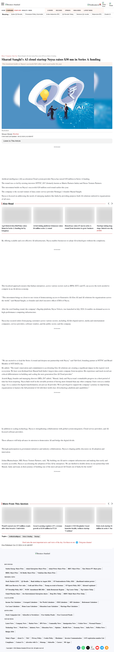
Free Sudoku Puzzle (48, 615)
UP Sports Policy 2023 (72, 585)
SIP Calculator (75, 602)
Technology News (11, 627)
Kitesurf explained (89, 585)
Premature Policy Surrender (34, 14)
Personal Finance (95, 623)
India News (77, 10)
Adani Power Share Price (57, 568)
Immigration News (69, 623)
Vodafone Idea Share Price (46, 573)
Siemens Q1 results (82, 14)
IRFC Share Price (74, 568)
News (30, 10)
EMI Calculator (62, 602)
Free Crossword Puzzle (64, 615)
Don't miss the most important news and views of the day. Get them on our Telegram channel (57, 542)
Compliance (10, 642)
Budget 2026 (10, 631)
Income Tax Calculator (13, 602)
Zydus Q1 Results (16, 14)
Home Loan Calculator (29, 606)
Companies (9, 10)
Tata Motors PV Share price (91, 568)
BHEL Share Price (12, 573)
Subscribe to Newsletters (31, 615)
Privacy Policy (37, 638)
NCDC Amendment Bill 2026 (35, 589)
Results (24, 10)
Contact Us (19, 642)
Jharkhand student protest (85, 581)
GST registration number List (94, 638)
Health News (67, 627)
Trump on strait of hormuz (54, 585)
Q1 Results (24, 581)
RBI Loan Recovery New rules (16, 585)
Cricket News (82, 623)
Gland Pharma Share (13, 594)
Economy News (79, 627)
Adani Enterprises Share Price (36, 568)
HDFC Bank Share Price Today (74, 594)
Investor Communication (73, 638)
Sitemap (43, 642)
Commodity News (55, 623)
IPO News (43, 623)
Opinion (67, 10)
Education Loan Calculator (49, 606)
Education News (47, 627)
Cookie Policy (48, 638)
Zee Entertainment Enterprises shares (35, 594)
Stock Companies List (13, 615)
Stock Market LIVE (12, 581)
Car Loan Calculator (13, 606)
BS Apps (67, 642)
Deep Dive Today (55, 594)
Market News (33, 623)
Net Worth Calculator (47, 602)
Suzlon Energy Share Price (15, 568)
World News (23, 627)
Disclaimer (59, 638)
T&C (28, 638)
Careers (59, 642)
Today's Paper (10, 638)
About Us (20, 638)
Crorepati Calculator (30, 602)
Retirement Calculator (89, 602)
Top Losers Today (72, 589)
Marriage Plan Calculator (69, 606)
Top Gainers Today (87, 589)
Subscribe (51, 642)
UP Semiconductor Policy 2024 (63, 581)
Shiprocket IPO (96, 14)
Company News (21, 623)
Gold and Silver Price (35, 585)
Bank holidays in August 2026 (41, 581)
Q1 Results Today (67, 14)
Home (3, 10)
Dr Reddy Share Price (27, 573)
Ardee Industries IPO (52, 14)
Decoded (59, 10)
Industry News (35, 627)
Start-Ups (17, 10)
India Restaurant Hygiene (55, 589)
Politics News (100, 627)
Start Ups (14, 56)
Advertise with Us (32, 642)
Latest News (88, 10)
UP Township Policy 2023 (14, 589)
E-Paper (50, 10)
